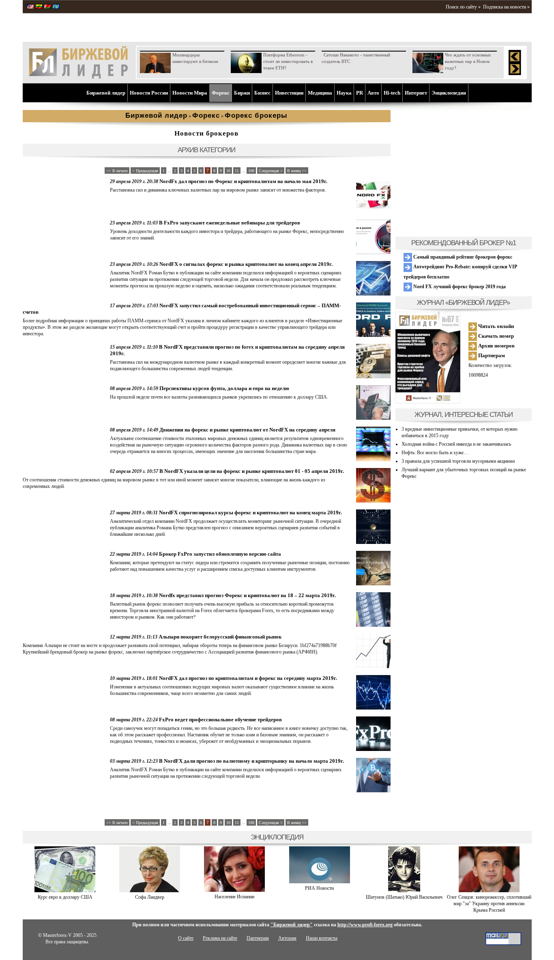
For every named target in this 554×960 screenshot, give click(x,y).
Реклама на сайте (220, 938)
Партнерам (491, 355)
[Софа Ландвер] (149, 890)
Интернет (416, 93)
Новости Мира (189, 93)
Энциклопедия (449, 93)
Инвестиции (289, 93)
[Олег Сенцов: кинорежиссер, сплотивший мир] (489, 890)
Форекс (221, 93)
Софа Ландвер (149, 897)
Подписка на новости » (506, 7)
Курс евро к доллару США (65, 897)
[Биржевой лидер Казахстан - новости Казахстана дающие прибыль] (56, 7)
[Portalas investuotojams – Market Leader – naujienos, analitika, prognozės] (39, 7)
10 (228, 170)
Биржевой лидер (105, 93)
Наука (344, 93)
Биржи (242, 93)
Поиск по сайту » (463, 7)
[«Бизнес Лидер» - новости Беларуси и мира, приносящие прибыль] (47, 7)
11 (237, 170)
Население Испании (234, 897)
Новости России (149, 93)
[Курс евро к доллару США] (64, 890)
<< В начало (117, 170)
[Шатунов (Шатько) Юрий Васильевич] (404, 890)
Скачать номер (495, 336)
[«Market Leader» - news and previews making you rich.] (30, 7)
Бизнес (262, 93)
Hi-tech (392, 93)
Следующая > (271, 170)
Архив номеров (496, 346)
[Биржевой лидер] (78, 77)
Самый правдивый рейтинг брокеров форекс (462, 257)
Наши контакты (321, 938)
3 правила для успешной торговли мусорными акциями (458, 461)
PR (359, 93)
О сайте (185, 938)
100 (251, 170)
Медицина (320, 93)
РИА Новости (319, 888)
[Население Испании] (234, 890)
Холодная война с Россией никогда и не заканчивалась (456, 444)
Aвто (373, 93)
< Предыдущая (145, 170)
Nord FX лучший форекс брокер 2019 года (459, 286)
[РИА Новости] (319, 881)
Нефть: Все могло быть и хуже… (435, 452)
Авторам (287, 938)
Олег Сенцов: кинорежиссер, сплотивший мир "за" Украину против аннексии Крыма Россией (489, 903)
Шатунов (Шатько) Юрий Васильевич (404, 897)
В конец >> (297, 170)
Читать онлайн (495, 326)
